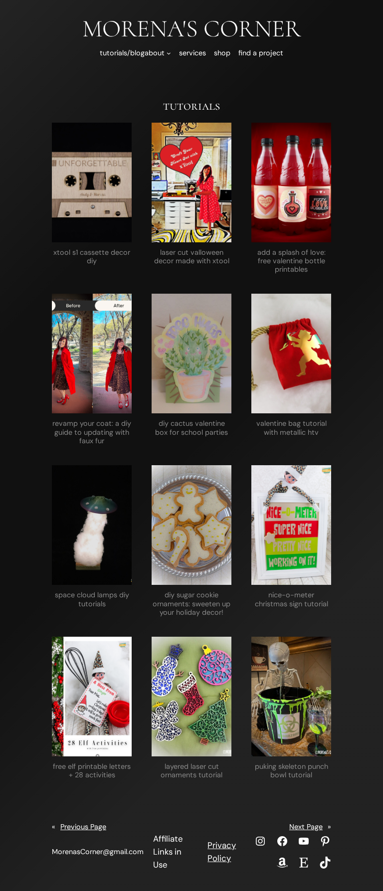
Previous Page (79, 826)
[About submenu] (169, 53)
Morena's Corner (191, 28)
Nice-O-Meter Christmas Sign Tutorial (291, 599)
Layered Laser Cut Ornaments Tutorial (191, 770)
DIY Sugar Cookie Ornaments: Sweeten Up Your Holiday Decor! (191, 604)
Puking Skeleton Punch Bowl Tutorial (291, 770)
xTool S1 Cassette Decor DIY (91, 256)
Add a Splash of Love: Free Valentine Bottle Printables (291, 261)
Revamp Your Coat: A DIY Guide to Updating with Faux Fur (91, 432)
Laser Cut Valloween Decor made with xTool (191, 256)
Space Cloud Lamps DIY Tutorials (92, 599)
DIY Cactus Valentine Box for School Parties (191, 427)
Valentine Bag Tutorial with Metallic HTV (291, 427)
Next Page (310, 826)
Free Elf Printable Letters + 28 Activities (92, 770)
